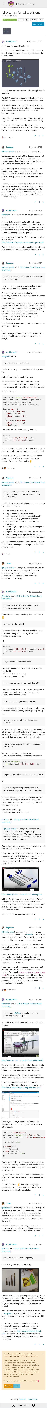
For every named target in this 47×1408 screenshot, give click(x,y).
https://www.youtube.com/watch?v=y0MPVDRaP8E (22, 1060)
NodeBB (22, 1399)
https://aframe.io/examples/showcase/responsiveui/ (23, 242)
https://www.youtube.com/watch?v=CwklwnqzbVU (22, 894)
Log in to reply (38, 24)
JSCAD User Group (25, 3)
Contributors (33, 1399)
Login (17, 1386)
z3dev (8, 563)
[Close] (42, 1354)
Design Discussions (10, 20)
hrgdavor (10, 147)
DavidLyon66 (11, 42)
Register (8, 1386)
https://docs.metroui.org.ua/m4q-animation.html (21, 1087)
